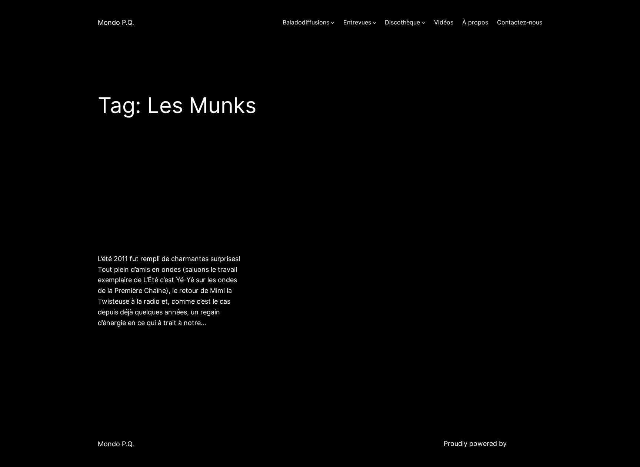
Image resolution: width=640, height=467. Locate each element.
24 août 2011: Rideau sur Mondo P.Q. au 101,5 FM (164, 198)
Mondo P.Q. (116, 22)
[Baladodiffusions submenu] (332, 22)
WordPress (525, 443)
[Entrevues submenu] (374, 22)
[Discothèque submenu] (423, 22)
